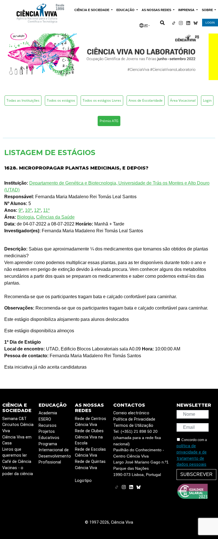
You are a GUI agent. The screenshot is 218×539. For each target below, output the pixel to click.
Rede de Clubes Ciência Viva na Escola (89, 437)
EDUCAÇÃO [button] (125, 10)
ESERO (45, 419)
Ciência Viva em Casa (17, 440)
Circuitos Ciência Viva (17, 427)
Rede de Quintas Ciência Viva (90, 464)
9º (20, 210)
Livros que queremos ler (14, 452)
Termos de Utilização (133, 425)
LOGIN (210, 22)
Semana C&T (14, 418)
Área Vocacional (183, 100)
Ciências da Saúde (55, 217)
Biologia (25, 217)
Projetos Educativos (49, 434)
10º (28, 210)
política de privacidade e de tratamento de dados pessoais (192, 455)
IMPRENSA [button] (186, 10)
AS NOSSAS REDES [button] (157, 10)
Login (207, 100)
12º (37, 210)
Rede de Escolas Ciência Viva (90, 452)
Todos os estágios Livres (102, 100)
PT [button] (146, 25)
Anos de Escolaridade (146, 100)
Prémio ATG (109, 120)
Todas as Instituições (23, 100)
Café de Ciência (16, 461)
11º (46, 210)
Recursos (47, 425)
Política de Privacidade (134, 419)
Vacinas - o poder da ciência (17, 471)
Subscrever (196, 474)
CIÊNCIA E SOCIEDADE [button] (92, 10)
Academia (48, 413)
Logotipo (83, 480)
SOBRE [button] (208, 10)
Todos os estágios (61, 100)
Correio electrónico (131, 413)
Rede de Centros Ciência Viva (90, 421)
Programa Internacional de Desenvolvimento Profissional (55, 453)
